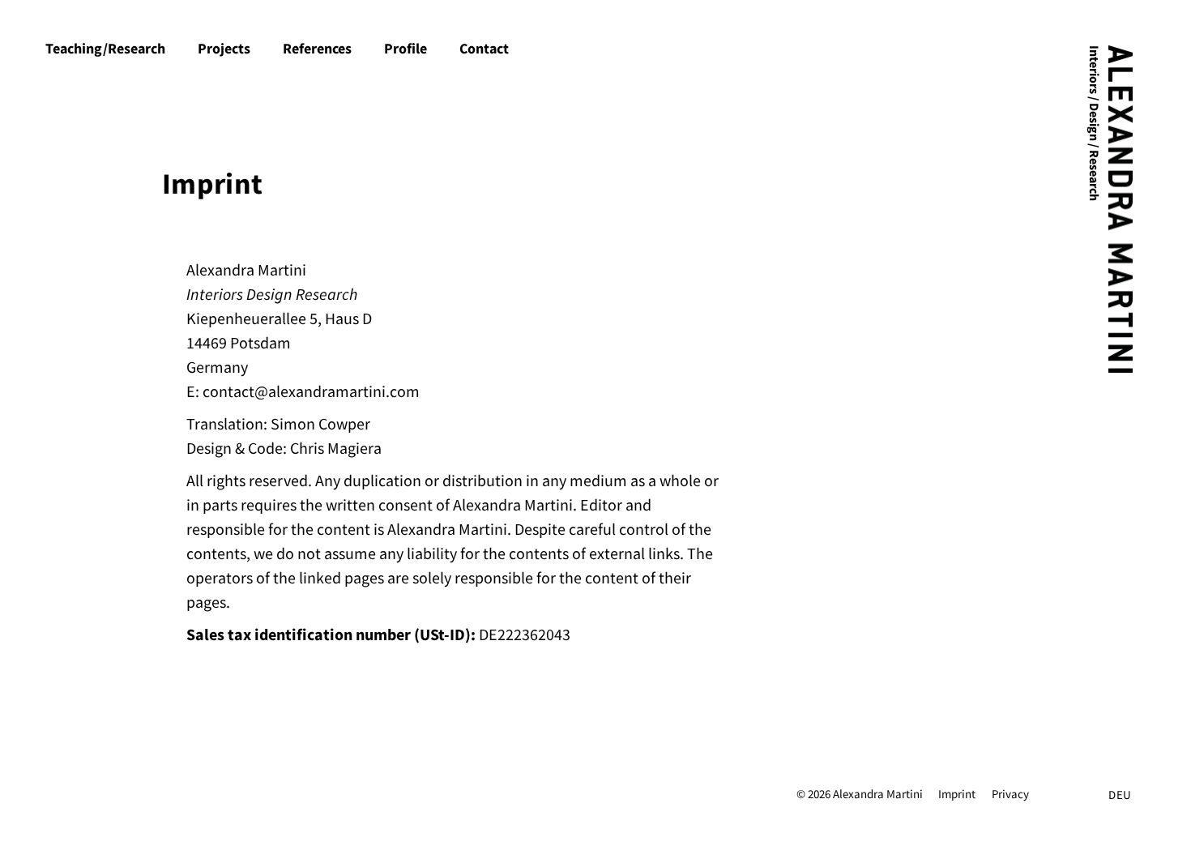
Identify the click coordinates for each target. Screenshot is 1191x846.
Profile (405, 48)
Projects (224, 48)
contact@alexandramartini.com (311, 392)
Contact (484, 48)
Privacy (1010, 794)
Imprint (956, 794)
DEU (1120, 795)
